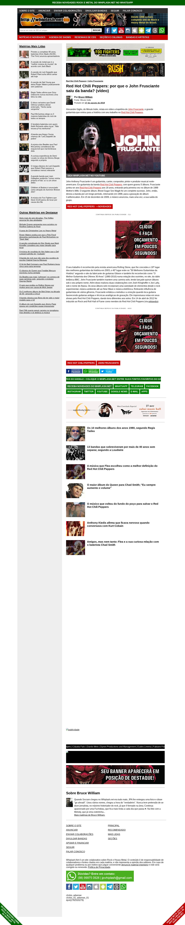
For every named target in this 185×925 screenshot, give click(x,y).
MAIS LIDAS (114, 834)
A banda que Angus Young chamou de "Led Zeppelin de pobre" (43, 136)
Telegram (137, 386)
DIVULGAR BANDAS (96, 11)
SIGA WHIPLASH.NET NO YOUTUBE (86, 175)
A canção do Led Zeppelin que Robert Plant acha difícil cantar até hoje (44, 74)
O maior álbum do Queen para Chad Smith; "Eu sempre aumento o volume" (121, 486)
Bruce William (85, 97)
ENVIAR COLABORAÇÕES (68, 11)
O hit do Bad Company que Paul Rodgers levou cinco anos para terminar (39, 265)
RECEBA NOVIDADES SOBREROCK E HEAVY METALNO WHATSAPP (10, 914)
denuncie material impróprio (134, 865)
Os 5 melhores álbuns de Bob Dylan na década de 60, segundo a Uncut (39, 292)
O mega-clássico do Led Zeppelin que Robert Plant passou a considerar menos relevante (45, 168)
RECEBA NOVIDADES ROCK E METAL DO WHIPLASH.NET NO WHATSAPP (92, 2)
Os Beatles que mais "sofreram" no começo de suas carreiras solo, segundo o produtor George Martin (39, 279)
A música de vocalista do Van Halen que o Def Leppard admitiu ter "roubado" (39, 252)
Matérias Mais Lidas (32, 46)
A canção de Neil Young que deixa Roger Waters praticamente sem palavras (45, 84)
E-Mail (134, 391)
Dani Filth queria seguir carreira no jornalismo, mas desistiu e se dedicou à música (39, 311)
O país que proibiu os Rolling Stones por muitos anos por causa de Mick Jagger (36, 286)
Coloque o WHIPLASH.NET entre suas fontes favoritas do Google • (91, 379)
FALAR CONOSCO (132, 11)
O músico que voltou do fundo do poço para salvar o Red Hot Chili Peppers (122, 505)
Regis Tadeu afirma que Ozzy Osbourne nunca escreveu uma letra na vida (44, 94)
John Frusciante (95, 81)
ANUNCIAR (44, 11)
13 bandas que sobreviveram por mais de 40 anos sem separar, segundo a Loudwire (121, 448)
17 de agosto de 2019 (95, 103)
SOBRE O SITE (27, 11)
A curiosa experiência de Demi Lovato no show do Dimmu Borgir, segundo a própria (45, 158)
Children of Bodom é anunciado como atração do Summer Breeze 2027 (45, 189)
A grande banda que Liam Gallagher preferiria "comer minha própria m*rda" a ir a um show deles (45, 179)
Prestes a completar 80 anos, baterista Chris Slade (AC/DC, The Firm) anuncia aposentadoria (45, 54)
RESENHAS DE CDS (85, 37)
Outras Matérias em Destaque (38, 212)
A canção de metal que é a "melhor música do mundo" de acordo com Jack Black (44, 64)
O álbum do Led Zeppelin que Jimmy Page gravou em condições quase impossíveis (37, 305)
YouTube (102, 391)
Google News (119, 391)
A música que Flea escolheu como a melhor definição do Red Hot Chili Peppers (122, 467)
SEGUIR (115, 11)
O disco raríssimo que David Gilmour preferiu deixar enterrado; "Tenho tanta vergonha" (43, 105)
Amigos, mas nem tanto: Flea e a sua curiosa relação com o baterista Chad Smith (123, 543)
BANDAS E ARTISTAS (137, 37)
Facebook (152, 386)
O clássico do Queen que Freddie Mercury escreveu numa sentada (37, 271)
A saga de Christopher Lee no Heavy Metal (37, 230)
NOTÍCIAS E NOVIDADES (32, 37)
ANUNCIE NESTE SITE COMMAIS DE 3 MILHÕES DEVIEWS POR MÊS (175, 915)
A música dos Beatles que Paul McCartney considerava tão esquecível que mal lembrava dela (44, 147)
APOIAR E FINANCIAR (77, 843)
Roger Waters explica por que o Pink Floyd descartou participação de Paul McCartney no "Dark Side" (39, 237)
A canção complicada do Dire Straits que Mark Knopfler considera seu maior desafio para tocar (39, 245)
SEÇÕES (111, 37)
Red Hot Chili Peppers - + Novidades (89, 206)
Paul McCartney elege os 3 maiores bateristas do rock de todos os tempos (43, 116)
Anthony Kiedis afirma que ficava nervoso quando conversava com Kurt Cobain (118, 524)
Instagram (74, 391)
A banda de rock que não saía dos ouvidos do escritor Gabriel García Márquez (39, 259)
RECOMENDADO (117, 830)
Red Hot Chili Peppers (76, 81)
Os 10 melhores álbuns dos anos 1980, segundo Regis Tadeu (121, 429)
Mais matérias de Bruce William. (89, 815)
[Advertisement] (89, 333)
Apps (144, 391)
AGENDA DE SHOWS (60, 37)
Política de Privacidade (99, 867)
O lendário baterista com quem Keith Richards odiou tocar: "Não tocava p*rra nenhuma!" (45, 126)
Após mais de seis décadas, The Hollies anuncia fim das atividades (36, 219)
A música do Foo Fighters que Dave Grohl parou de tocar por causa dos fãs (44, 200)
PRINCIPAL (113, 825)
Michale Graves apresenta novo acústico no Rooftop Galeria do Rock (38, 225)
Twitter (89, 391)
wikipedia (153, 301)
